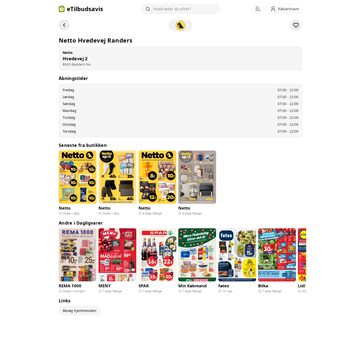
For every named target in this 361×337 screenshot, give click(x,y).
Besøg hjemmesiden (80, 310)
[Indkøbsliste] (258, 9)
